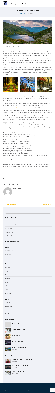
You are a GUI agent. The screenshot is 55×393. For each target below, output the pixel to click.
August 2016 (8, 254)
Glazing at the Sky (47, 204)
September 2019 (9, 250)
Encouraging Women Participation (22, 359)
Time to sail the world (10, 224)
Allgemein (7, 267)
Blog (11, 178)
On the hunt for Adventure (11, 236)
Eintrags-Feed (8, 306)
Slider (6, 286)
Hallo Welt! (8, 221)
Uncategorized (8, 293)
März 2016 (8, 258)
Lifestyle (7, 278)
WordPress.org (8, 313)
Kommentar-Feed (9, 310)
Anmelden (7, 302)
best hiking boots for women (18, 107)
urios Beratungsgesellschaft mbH (20, 390)
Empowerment (8, 274)
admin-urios (17, 46)
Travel (13, 178)
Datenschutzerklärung (40, 390)
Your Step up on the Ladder (9, 204)
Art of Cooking (9, 228)
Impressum (31, 390)
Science (7, 282)
